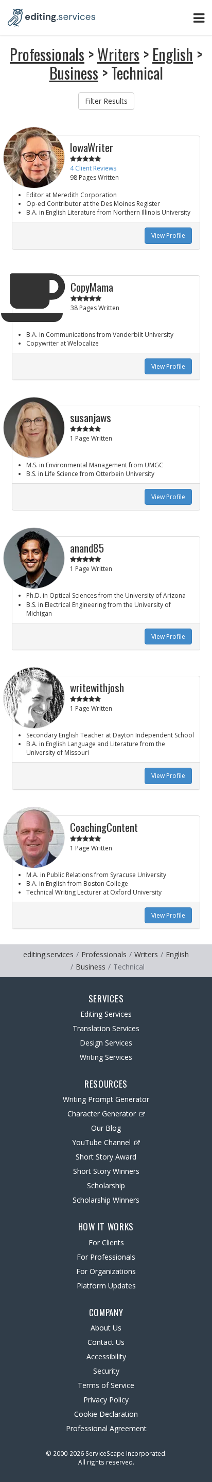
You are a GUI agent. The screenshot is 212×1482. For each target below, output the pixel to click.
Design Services (106, 1043)
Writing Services (106, 1057)
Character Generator (101, 1113)
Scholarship (106, 1185)
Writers (118, 54)
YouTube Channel (101, 1142)
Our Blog (106, 1128)
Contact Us (106, 1342)
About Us (106, 1328)
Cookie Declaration (106, 1414)
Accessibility (106, 1356)
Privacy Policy (106, 1399)
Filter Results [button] (106, 101)
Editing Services (106, 1014)
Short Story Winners (106, 1171)
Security (106, 1371)
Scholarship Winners (106, 1200)
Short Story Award (106, 1157)
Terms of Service (106, 1385)
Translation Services (106, 1028)
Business (73, 72)
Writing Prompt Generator (106, 1099)
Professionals (47, 54)
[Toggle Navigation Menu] (199, 17)
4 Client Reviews (93, 168)
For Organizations (106, 1271)
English (172, 54)
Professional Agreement (106, 1428)
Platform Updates (106, 1285)
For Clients (106, 1242)
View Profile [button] (168, 235)
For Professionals (106, 1257)
